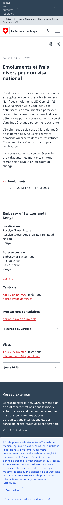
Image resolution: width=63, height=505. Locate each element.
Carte (6, 279)
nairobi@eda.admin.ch (18, 299)
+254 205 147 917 (14, 352)
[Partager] (58, 44)
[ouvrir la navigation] (57, 30)
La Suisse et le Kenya (24, 31)
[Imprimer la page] (51, 44)
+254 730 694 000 (14, 295)
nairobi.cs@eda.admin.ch (19, 319)
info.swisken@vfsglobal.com (21, 356)
